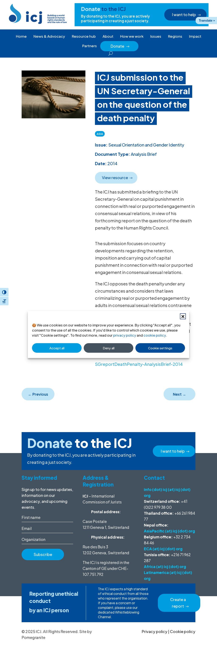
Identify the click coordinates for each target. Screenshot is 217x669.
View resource (115, 177)
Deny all (108, 348)
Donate (120, 46)
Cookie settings (160, 348)
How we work (131, 36)
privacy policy (124, 335)
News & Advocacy (49, 36)
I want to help (184, 14)
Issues (155, 36)
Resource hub (84, 36)
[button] (183, 316)
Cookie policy (182, 631)
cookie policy (154, 335)
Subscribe (43, 554)
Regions (175, 36)
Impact (195, 36)
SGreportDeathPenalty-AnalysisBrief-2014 (139, 364)
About (108, 36)
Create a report (178, 602)
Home (21, 36)
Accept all (56, 348)
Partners (89, 45)
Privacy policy (154, 631)
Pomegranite (33, 637)
